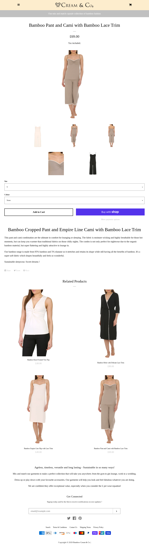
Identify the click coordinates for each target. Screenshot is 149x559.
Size (5, 181)
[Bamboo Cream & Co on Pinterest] (80, 519)
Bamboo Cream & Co (81, 542)
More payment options (110, 219)
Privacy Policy (98, 527)
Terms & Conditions (60, 527)
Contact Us (73, 527)
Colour (7, 195)
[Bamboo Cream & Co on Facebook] (74, 519)
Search (48, 527)
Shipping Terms (85, 527)
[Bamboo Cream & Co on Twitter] (69, 519)
